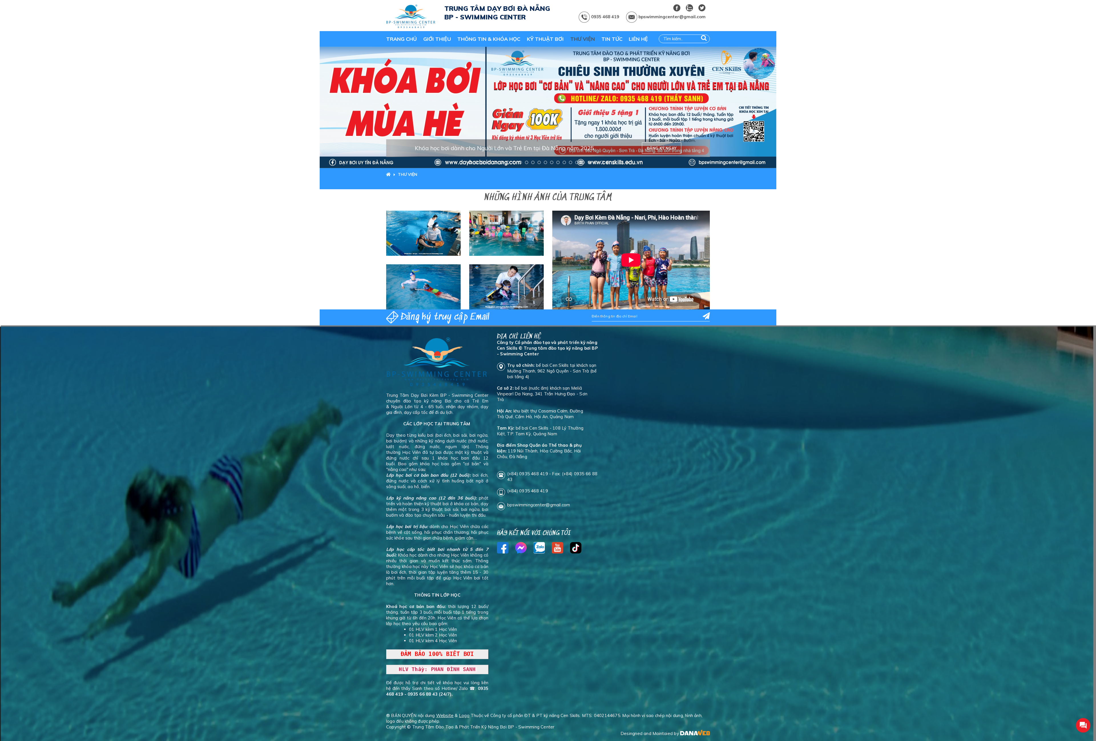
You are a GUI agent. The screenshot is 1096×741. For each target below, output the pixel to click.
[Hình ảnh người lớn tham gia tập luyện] (423, 233)
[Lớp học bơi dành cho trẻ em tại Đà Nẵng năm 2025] (548, 107)
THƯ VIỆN (407, 174)
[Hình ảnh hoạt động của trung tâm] (506, 286)
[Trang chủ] (390, 174)
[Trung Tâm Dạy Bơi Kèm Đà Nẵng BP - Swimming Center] (411, 17)
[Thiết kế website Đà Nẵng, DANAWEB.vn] (695, 733)
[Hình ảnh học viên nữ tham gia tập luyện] (506, 233)
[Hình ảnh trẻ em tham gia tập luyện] (423, 286)
